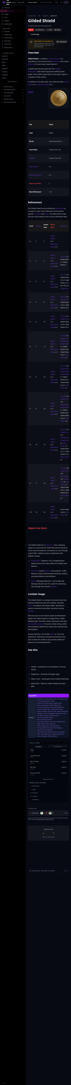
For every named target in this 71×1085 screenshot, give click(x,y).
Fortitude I (35, 571)
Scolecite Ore (64, 440)
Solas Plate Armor (46, 734)
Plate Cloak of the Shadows (45, 730)
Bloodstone (64, 341)
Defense (31, 64)
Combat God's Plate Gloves (44, 703)
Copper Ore (64, 288)
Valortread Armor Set (58, 734)
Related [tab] (39, 746)
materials (37, 214)
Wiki (39, 16)
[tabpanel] (48, 764)
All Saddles (40, 699)
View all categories (12, 81)
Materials (63, 226)
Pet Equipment (41, 728)
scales (52, 634)
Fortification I (36, 561)
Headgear (40, 713)
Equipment (45, 16)
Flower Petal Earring (55, 705)
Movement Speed (43, 84)
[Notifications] (61, 2)
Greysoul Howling (42, 711)
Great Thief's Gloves (57, 709)
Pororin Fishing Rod (59, 732)
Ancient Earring (48, 699)
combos (53, 586)
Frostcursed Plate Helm (43, 709)
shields (30, 605)
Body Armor (64, 699)
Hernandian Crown (60, 713)
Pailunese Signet (54, 726)
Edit (32, 30)
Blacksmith (59, 208)
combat (31, 611)
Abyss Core (50, 545)
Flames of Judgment (43, 705)
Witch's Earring (52, 736)
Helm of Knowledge (49, 713)
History (58, 30)
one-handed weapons (36, 624)
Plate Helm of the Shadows (44, 732)
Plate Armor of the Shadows (54, 728)
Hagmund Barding (62, 711)
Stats (31, 92)
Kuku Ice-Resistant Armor (44, 719)
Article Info (40, 30)
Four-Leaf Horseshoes (43, 707)
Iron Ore (63, 257)
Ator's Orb (57, 699)
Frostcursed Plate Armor (57, 707)
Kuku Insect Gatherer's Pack (45, 721)
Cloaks (52, 701)
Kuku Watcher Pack (59, 721)
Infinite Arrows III (54, 715)
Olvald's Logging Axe (43, 726)
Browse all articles (47, 779)
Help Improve (63, 41)
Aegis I (33, 581)
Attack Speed (33, 167)
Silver (47, 214)
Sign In (66, 2)
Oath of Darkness (50, 724)
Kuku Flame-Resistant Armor (45, 717)
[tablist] (48, 746)
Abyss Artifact (65, 344)
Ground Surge (52, 711)
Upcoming (21, 2)
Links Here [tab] (59, 746)
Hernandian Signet (42, 715)
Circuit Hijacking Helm (43, 701)
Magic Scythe (41, 724)
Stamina (48, 571)
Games (14, 2)
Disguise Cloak (57, 703)
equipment (56, 61)
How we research (41, 819)
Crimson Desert (32, 2)
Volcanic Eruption (42, 736)
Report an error (50, 819)
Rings (38, 734)
